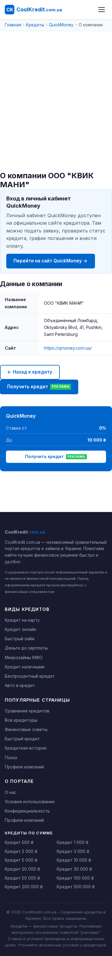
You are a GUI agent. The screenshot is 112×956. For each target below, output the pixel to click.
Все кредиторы (21, 720)
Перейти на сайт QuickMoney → (50, 261)
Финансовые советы (26, 729)
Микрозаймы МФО (23, 657)
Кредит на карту (22, 620)
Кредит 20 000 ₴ (22, 869)
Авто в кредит (20, 685)
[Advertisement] (56, 112)
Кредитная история (25, 747)
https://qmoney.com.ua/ (68, 348)
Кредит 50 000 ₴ (22, 878)
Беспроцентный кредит (30, 676)
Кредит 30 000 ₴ (74, 869)
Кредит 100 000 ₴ (75, 878)
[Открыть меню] (101, 9)
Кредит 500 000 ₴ (76, 886)
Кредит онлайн (20, 629)
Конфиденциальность (27, 810)
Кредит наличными (25, 666)
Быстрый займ (19, 638)
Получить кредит (38, 386)
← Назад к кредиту (29, 372)
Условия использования (29, 801)
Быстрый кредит (22, 738)
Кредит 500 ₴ (19, 842)
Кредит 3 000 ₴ (73, 851)
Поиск (11, 757)
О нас (10, 792)
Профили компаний (24, 766)
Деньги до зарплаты (26, 647)
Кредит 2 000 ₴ (21, 851)
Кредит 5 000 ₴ (21, 860)
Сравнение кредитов (27, 710)
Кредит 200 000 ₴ (24, 886)
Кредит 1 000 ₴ (72, 842)
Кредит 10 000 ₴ (74, 860)
